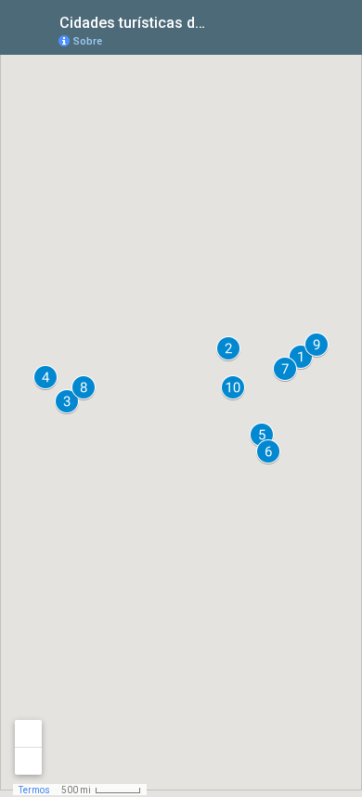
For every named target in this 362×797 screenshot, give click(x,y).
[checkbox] (228, 21)
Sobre (87, 41)
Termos (34, 790)
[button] (228, 348)
